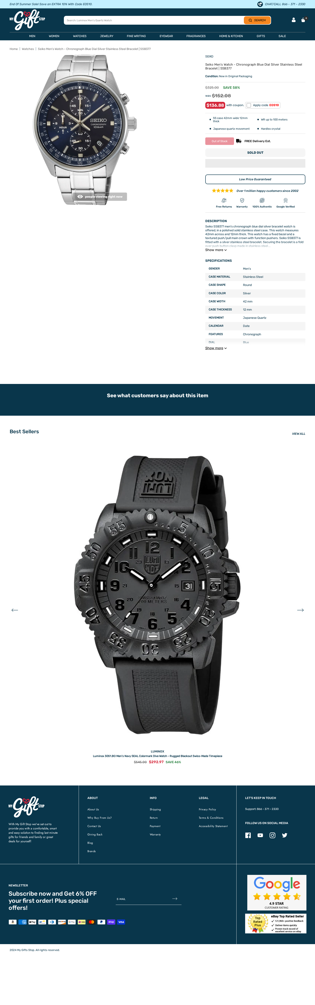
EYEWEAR (166, 36)
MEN (32, 36)
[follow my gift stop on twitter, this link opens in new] (285, 837)
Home (14, 49)
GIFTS (261, 36)
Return (154, 818)
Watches (28, 49)
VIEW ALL (298, 434)
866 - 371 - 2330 (268, 809)
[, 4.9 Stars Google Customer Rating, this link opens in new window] (277, 892)
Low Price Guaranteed (255, 179)
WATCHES (80, 36)
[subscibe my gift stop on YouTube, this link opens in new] (260, 837)
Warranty (155, 834)
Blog (90, 843)
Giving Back (95, 834)
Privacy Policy (207, 809)
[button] (255, 164)
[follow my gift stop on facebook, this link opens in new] (248, 837)
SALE (282, 36)
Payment (155, 826)
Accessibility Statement (213, 826)
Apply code (266, 105)
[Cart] (303, 20)
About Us (93, 809)
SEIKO (209, 56)
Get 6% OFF (80, 893)
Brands (91, 851)
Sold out (255, 153)
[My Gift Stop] (26, 798)
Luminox (157, 751)
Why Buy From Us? (99, 818)
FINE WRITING (136, 36)
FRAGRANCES (196, 36)
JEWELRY (106, 36)
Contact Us (94, 826)
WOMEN (54, 36)
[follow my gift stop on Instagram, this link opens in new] (272, 837)
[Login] (293, 20)
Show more (214, 250)
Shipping (155, 809)
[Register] (174, 899)
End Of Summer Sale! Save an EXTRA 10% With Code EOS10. (51, 4)
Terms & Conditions (211, 818)
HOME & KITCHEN (231, 36)
